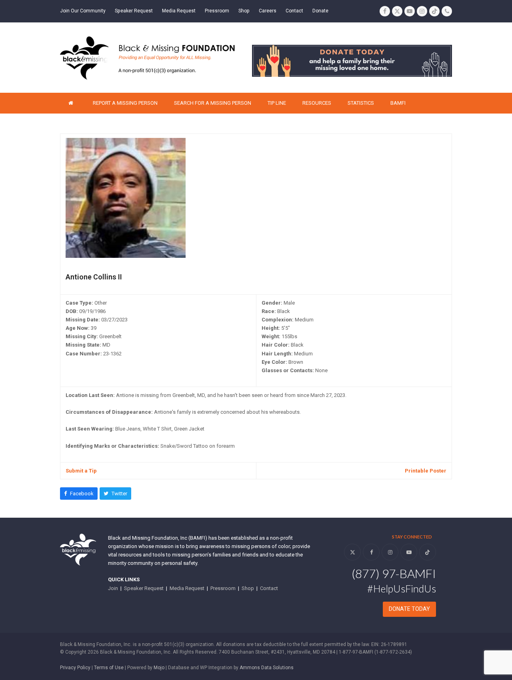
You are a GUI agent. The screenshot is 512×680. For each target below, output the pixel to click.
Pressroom (223, 588)
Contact (269, 588)
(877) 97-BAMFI (394, 573)
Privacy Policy (75, 667)
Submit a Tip (81, 471)
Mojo (159, 667)
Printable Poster (425, 471)
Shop (248, 588)
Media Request (187, 588)
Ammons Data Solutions (267, 667)
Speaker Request (144, 588)
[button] (79, 493)
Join (113, 588)
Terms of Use (109, 667)
